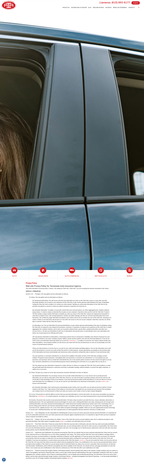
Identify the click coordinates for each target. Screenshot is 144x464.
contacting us (72, 340)
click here (70, 458)
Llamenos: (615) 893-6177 (114, 2)
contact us (104, 381)
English (135, 3)
